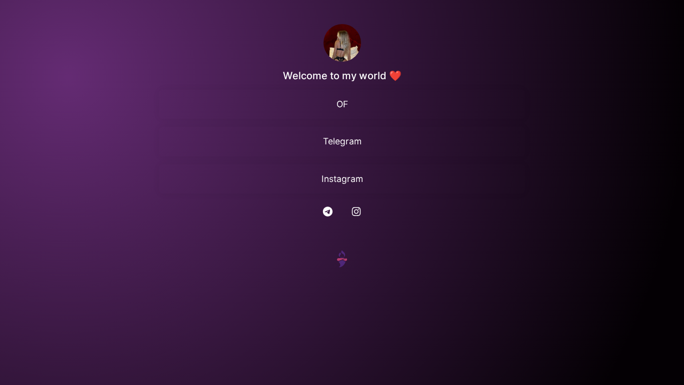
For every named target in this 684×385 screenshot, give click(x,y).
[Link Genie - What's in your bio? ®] (342, 258)
